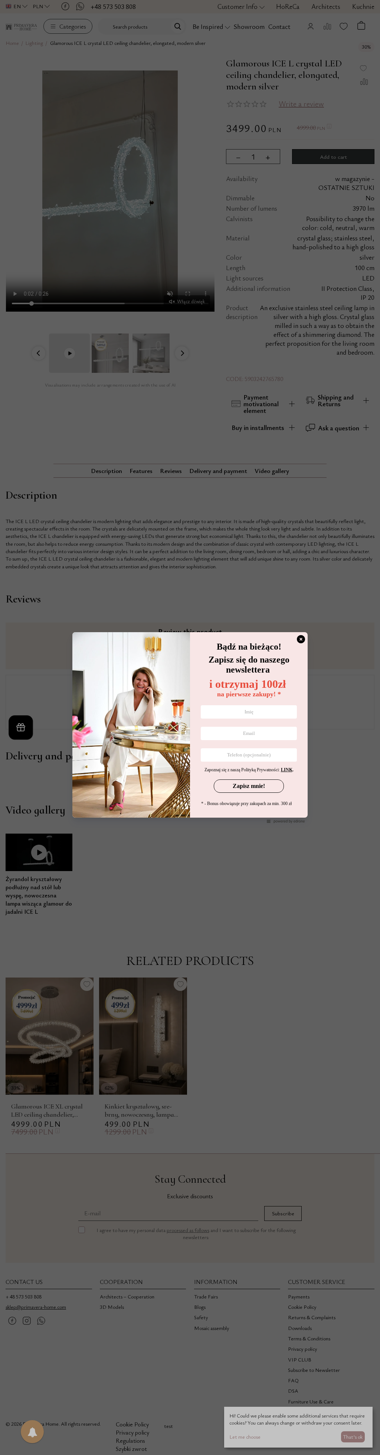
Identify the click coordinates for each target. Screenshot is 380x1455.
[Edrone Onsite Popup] (190, 727)
